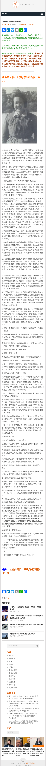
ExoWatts (12, 708)
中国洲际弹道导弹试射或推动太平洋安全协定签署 (24, 709)
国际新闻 (12, 658)
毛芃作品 (12, 676)
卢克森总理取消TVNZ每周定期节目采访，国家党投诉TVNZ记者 (23, 716)
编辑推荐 (23, 24)
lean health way (14, 721)
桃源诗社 (12, 667)
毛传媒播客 (13, 670)
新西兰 (11, 664)
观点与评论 (13, 687)
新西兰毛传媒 (30, 763)
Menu (4, 14)
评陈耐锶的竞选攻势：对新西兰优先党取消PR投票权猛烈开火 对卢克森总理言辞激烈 (24, 703)
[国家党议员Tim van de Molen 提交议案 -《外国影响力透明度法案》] (8, 742)
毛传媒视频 (13, 673)
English (11, 655)
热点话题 (12, 679)
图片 (10, 661)
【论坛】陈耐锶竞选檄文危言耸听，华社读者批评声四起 (23, 697)
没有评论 (31, 24)
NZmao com (6, 24)
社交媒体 (12, 682)
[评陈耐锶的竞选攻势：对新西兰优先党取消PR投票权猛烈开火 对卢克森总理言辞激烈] (37, 742)
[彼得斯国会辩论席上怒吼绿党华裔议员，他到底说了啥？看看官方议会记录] (23, 742)
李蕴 (8, 598)
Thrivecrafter (14, 714)
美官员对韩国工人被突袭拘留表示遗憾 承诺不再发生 (23, 722)
